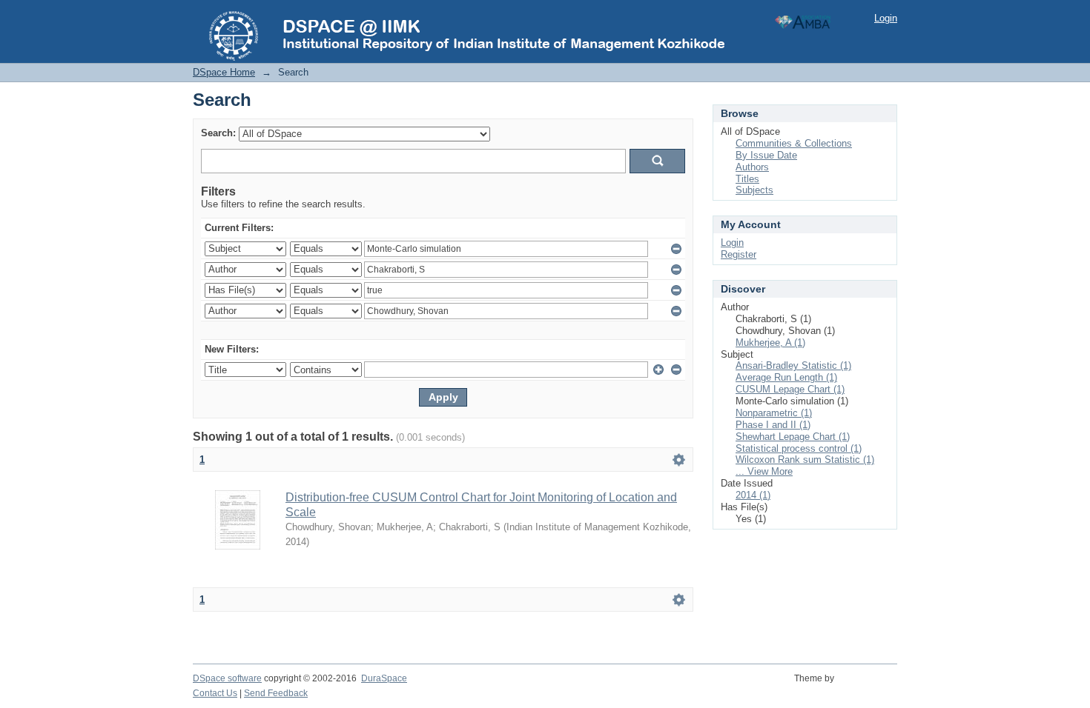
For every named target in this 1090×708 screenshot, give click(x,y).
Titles (747, 178)
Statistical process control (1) (799, 448)
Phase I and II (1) (773, 424)
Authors (752, 167)
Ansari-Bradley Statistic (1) (793, 365)
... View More (764, 471)
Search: (218, 132)
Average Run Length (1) (786, 377)
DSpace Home (224, 72)
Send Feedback (276, 693)
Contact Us (215, 693)
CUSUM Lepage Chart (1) (790, 389)
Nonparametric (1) (774, 412)
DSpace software (227, 678)
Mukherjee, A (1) (770, 342)
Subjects (754, 190)
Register (738, 254)
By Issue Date (766, 155)
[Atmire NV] (868, 686)
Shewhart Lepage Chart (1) (793, 436)
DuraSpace (384, 678)
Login (885, 18)
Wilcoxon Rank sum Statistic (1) (805, 459)
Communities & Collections (794, 143)
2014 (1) (753, 495)
